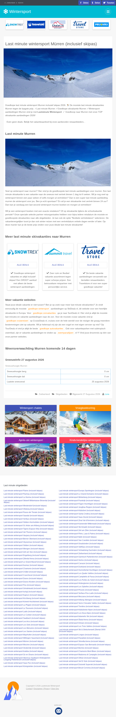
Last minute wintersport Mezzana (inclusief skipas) (79, 596)
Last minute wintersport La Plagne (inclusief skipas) (25, 605)
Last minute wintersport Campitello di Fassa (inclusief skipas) (84, 577)
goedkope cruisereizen (17, 320)
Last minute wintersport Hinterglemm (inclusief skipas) (81, 583)
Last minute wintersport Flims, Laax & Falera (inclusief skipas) (84, 534)
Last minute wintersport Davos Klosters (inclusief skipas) (27, 582)
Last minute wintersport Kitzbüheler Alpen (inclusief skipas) (83, 610)
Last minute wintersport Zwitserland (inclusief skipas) (80, 553)
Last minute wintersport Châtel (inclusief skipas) (23, 572)
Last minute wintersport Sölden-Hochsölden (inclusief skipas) (29, 522)
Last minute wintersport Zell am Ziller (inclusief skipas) (81, 530)
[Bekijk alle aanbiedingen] (14, 24)
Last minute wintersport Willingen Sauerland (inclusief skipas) (29, 638)
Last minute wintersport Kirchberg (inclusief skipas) (24, 598)
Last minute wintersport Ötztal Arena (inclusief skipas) (81, 620)
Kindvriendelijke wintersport (85, 440)
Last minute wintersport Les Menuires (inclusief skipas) (26, 628)
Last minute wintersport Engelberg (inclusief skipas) (25, 555)
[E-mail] (58, 711)
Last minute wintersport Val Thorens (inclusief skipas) (25, 532)
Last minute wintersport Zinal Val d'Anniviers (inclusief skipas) (84, 520)
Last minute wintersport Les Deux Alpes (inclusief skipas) (82, 613)
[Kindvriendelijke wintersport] (85, 454)
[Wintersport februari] (85, 422)
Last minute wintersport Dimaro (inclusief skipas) (79, 623)
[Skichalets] (31, 422)
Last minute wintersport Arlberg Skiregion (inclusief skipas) (83, 600)
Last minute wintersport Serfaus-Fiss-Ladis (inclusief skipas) (83, 593)
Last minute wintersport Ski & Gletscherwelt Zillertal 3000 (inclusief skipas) (82, 630)
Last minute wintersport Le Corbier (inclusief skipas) (25, 615)
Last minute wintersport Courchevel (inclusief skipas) (25, 575)
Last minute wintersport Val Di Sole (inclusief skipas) (80, 661)
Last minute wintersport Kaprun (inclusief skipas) (23, 595)
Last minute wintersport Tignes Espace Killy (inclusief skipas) (28, 529)
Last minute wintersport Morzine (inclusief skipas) (24, 645)
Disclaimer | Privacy (42, 689)
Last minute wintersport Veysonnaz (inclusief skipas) (25, 542)
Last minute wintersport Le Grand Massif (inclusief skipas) (27, 562)
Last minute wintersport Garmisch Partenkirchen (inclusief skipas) (85, 557)
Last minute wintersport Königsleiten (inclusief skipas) (26, 666)
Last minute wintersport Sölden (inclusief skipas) (23, 545)
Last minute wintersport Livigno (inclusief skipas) (79, 635)
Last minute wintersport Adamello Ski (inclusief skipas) (81, 616)
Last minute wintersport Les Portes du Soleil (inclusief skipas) (84, 580)
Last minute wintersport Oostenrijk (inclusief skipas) (25, 648)
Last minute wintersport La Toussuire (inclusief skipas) (26, 608)
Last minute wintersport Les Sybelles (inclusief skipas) (81, 587)
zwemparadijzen (65, 333)
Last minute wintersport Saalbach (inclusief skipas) (24, 618)
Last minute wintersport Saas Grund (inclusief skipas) (80, 517)
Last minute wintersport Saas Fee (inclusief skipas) (24, 663)
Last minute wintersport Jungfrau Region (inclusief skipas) (82, 507)
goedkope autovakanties (51, 328)
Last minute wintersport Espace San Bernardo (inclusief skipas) (85, 645)
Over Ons (55, 689)
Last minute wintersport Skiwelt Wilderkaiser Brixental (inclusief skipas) (29, 501)
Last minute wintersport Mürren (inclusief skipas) (23, 641)
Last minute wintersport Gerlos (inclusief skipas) (78, 560)
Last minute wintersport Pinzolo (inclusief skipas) (79, 590)
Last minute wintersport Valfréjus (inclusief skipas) (79, 547)
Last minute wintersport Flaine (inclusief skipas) (23, 491)
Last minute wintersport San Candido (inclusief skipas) (81, 540)
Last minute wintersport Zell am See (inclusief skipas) (25, 552)
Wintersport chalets (31, 408)
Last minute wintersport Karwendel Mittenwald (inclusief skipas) (85, 524)
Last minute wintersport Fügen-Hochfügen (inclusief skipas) (83, 504)
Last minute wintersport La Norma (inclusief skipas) (24, 497)
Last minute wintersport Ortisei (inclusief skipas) (78, 658)
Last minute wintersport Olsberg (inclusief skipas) (24, 509)
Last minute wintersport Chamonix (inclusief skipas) (25, 568)
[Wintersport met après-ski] (31, 454)
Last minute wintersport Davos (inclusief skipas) (23, 578)
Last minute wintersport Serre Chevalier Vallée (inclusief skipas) (85, 603)
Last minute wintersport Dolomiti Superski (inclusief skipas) (83, 664)
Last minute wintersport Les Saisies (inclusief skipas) (25, 631)
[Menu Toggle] (108, 12)
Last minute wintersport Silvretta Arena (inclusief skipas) (82, 641)
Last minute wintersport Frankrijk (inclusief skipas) (79, 501)
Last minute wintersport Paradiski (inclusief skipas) (79, 638)
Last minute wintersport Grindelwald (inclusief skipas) (25, 588)
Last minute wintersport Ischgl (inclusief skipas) (23, 592)
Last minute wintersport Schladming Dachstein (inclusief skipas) (85, 550)
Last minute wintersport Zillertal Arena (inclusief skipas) (26, 559)
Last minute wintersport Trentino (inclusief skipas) (79, 606)
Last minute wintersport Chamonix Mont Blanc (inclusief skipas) (85, 651)
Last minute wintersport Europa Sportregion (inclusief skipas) (84, 491)
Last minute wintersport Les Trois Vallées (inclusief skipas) (83, 626)
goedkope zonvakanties (44, 313)
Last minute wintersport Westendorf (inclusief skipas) (25, 506)
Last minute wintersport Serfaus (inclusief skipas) (24, 519)
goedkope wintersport (38, 308)
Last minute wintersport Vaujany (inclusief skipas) (24, 535)
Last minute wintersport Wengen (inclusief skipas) (24, 549)
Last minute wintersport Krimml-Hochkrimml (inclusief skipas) (28, 602)
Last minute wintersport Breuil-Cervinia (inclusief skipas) (82, 668)
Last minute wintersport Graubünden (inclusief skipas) (81, 544)
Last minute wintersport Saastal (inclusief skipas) (24, 516)
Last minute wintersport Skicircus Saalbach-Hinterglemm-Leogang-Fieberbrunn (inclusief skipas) (27, 659)
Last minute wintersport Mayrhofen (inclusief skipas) (25, 635)
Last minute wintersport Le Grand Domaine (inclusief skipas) (83, 494)
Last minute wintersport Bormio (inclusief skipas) (78, 648)
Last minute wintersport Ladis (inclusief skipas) (23, 612)
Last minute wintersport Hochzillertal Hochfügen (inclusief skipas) (85, 570)
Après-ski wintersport (31, 440)
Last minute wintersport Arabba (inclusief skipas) (23, 651)
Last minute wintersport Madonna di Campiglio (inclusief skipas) (85, 655)
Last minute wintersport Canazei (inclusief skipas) (79, 563)
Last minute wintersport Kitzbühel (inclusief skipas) (79, 510)
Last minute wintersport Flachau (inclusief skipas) (24, 494)
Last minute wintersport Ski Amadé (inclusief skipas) (80, 527)
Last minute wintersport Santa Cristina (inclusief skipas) (81, 514)
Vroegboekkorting (85, 408)
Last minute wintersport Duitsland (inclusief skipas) (79, 567)
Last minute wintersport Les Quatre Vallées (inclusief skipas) (83, 573)
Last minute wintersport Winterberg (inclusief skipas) (80, 497)
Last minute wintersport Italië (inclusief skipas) (78, 537)
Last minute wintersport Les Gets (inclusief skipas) (24, 625)
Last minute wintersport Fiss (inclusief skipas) (22, 585)
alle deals (23, 265)
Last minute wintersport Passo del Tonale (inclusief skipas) (28, 512)
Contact (29, 689)
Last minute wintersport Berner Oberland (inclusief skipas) (27, 539)
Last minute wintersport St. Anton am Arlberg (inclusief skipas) (29, 525)
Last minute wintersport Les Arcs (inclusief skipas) (24, 621)
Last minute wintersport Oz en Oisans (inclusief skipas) (26, 655)
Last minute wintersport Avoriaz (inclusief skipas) (23, 565)
